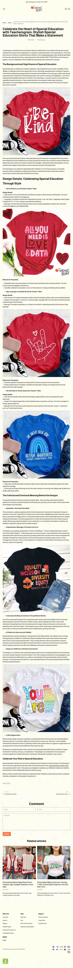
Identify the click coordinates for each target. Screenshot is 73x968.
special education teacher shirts (59, 765)
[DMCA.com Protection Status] (5, 961)
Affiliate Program (7, 926)
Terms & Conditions (43, 917)
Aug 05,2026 (5, 889)
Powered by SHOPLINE (19, 949)
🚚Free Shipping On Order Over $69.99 (36, 2)
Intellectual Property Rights (27, 926)
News (9, 22)
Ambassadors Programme (9, 930)
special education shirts (50, 55)
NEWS (4, 940)
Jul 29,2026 (39, 889)
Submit (6, 834)
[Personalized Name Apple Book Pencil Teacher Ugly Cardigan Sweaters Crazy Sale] (19, 862)
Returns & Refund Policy (26, 923)
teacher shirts (6, 783)
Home (4, 22)
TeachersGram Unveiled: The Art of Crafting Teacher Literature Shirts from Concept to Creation (62, 794)
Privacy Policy (41, 920)
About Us (5, 920)
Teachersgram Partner (8, 933)
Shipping (5, 923)
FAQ (21, 920)
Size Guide (23, 917)
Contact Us (5, 917)
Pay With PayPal (42, 923)
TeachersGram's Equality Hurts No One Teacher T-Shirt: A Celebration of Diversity (11, 794)
